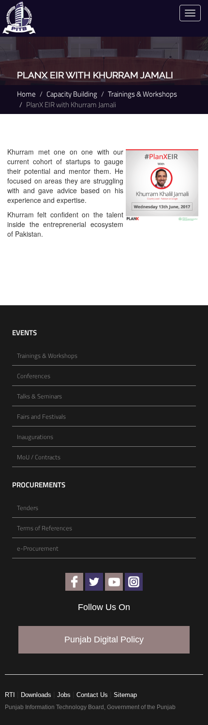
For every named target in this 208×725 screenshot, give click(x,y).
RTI (10, 694)
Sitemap (125, 694)
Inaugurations (35, 436)
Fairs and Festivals (41, 416)
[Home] (19, 16)
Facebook (74, 582)
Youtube (114, 582)
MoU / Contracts (38, 457)
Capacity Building (71, 94)
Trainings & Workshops (142, 94)
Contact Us (92, 694)
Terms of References (44, 528)
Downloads (36, 694)
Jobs (64, 694)
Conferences (33, 376)
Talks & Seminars (39, 396)
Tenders (27, 507)
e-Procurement (38, 548)
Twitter (94, 582)
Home (26, 94)
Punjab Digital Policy (104, 639)
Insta (134, 582)
